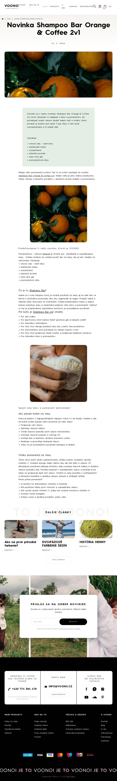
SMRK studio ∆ (71, 776)
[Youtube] (86, 697)
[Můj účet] (99, 6)
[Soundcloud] (94, 697)
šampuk (46, 254)
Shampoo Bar (37, 290)
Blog (8, 18)
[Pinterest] (102, 697)
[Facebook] (86, 689)
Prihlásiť (73, 621)
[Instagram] (102, 689)
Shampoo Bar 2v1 (43, 312)
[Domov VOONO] (12, 6)
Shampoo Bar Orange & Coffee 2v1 (37, 176)
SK (110, 6)
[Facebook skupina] (94, 689)
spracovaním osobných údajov (69, 629)
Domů (2, 18)
